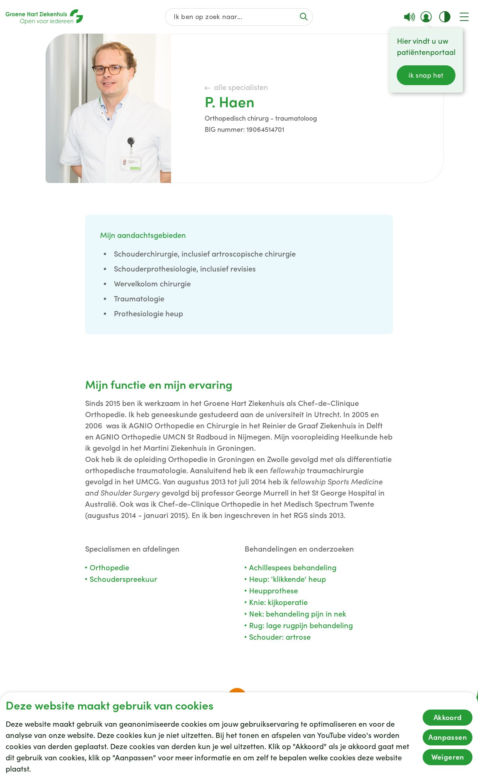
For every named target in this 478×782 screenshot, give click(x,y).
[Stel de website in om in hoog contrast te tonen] (444, 16)
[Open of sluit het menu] (464, 17)
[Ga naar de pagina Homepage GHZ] (44, 17)
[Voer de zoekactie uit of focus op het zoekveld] (303, 16)
